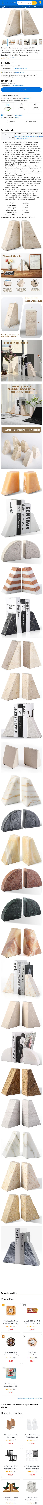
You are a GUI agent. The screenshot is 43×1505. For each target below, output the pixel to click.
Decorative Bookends (22, 138)
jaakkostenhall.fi (19, 72)
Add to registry (32, 121)
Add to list (12, 121)
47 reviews (15, 58)
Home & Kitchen (19, 136)
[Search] (34, 3)
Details (17, 117)
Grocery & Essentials (35, 7)
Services (17, 7)
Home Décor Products (31, 136)
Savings (24, 7)
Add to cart (21, 89)
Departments (8, 7)
